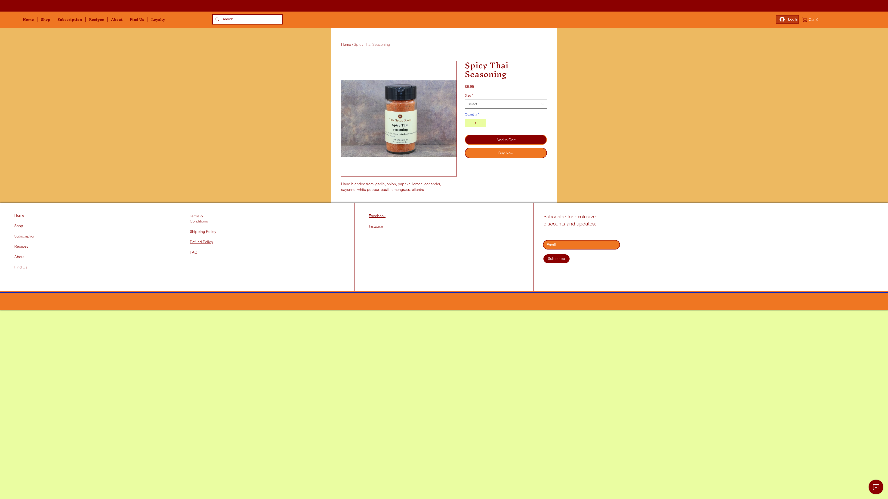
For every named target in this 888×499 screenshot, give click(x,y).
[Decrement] (468, 123)
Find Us (21, 267)
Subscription (24, 236)
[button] (45, 19)
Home (346, 44)
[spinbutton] (475, 123)
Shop (18, 225)
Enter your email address (564, 233)
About (19, 256)
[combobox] (506, 104)
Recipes (21, 246)
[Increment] (482, 123)
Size (469, 95)
